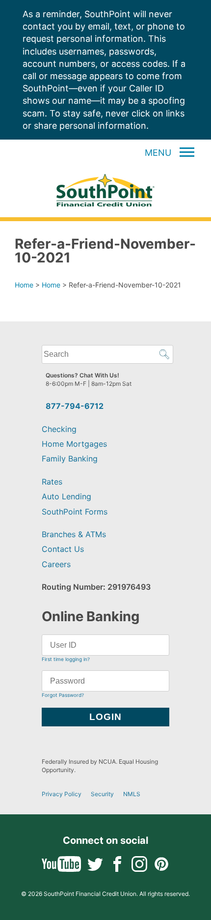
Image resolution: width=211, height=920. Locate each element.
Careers (56, 564)
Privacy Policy (61, 794)
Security (102, 794)
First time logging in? (66, 659)
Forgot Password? (63, 695)
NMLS (131, 794)
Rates (52, 482)
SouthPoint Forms (74, 512)
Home (24, 285)
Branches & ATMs (74, 534)
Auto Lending (66, 496)
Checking (59, 429)
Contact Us (63, 549)
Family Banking (70, 458)
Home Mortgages (74, 444)
